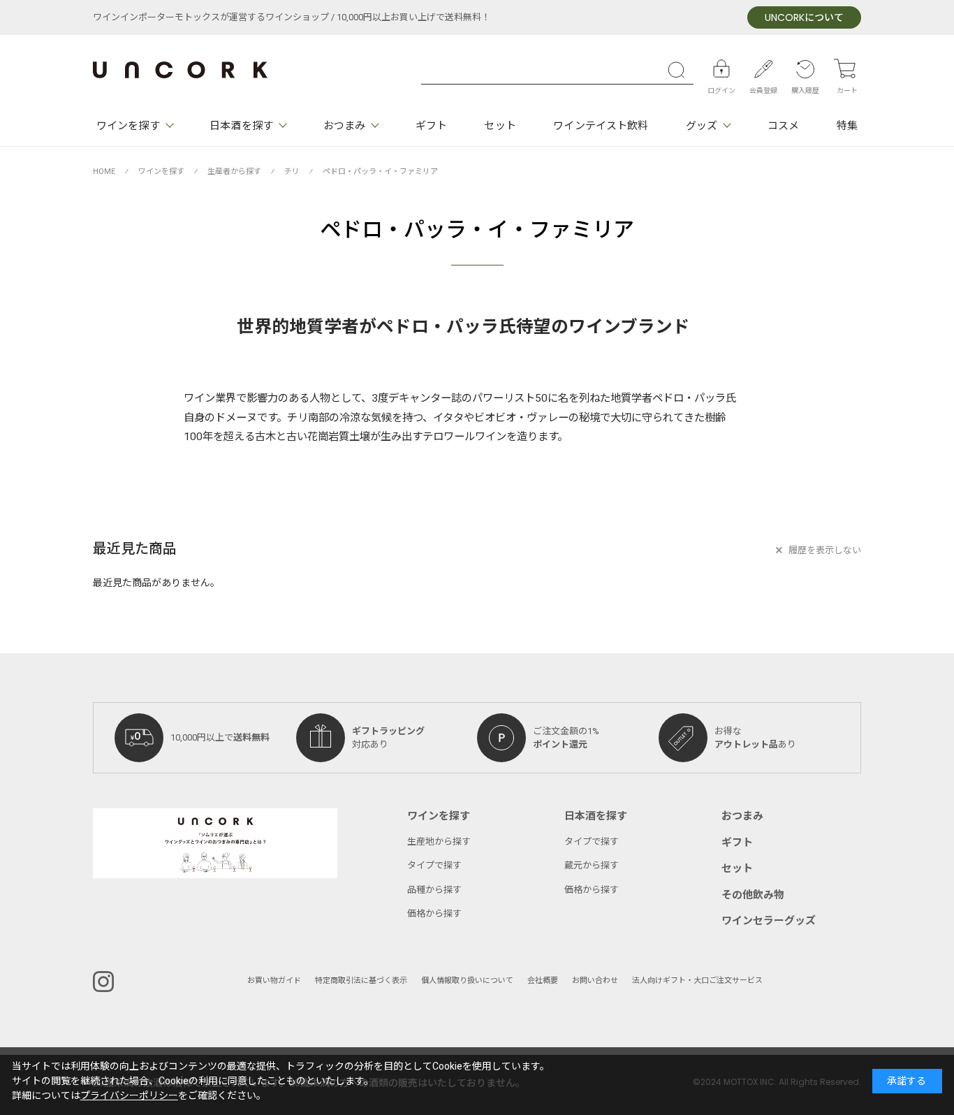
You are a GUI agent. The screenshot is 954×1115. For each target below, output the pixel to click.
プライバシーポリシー (129, 1095)
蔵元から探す (591, 865)
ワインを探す (128, 125)
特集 (847, 125)
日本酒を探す (241, 125)
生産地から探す (439, 841)
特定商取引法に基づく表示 (361, 980)
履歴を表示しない (824, 550)
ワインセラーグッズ (768, 920)
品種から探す (434, 889)
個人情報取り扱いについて (467, 980)
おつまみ (344, 125)
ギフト (431, 125)
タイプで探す (434, 865)
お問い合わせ (595, 980)
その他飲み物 (752, 895)
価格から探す (434, 913)
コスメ (783, 125)
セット (499, 125)
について (804, 17)
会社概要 (542, 980)
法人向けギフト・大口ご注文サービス (697, 980)
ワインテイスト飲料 (600, 125)
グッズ (701, 125)
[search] (680, 70)
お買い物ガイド (274, 980)
